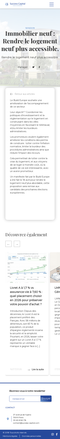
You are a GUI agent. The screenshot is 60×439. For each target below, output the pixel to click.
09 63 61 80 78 (19, 420)
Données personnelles (31, 436)
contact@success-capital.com (26, 423)
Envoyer (46, 398)
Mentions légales (10, 436)
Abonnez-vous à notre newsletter (27, 391)
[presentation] (9, 244)
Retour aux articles (25, 94)
